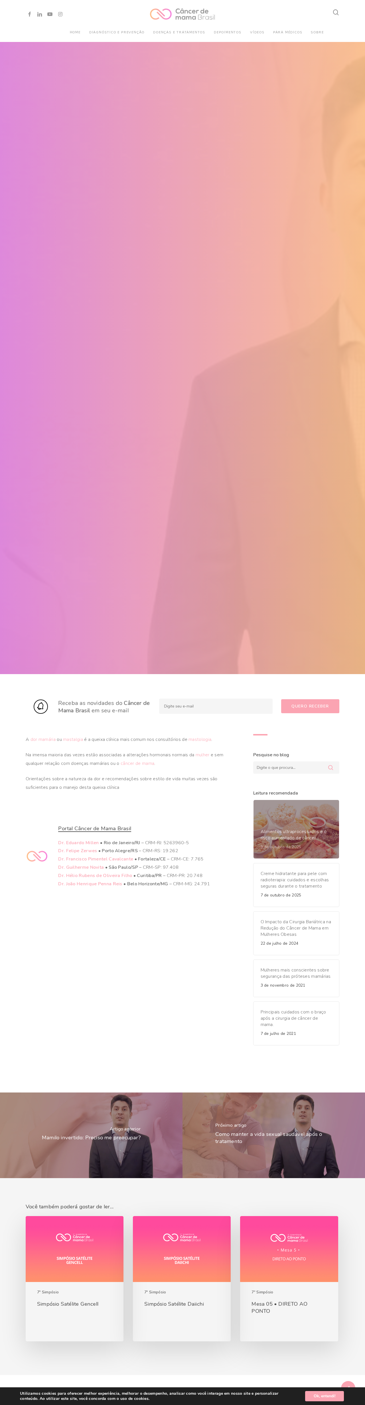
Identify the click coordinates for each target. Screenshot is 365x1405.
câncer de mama (137, 763)
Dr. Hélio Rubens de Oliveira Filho (95, 875)
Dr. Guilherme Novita (81, 867)
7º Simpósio (48, 1292)
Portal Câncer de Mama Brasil (94, 828)
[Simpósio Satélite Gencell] (74, 1278)
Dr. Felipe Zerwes (77, 851)
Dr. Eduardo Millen (78, 843)
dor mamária (43, 739)
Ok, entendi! (324, 1396)
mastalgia (73, 739)
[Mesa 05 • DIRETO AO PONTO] (289, 1278)
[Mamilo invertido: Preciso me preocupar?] (91, 1135)
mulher (203, 755)
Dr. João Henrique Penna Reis (90, 884)
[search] (335, 12)
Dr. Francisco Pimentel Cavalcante (95, 859)
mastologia (199, 739)
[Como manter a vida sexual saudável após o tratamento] (273, 1135)
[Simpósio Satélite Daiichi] (182, 1278)
